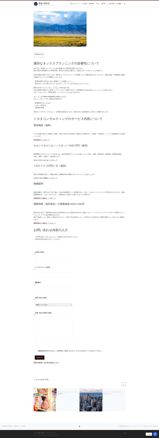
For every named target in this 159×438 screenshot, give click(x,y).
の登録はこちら (46, 362)
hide (42, 54)
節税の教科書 (41, 432)
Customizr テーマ (46, 435)
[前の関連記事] (119, 384)
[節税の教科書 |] (44, 3)
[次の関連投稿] (123, 384)
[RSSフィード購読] (124, 433)
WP (40, 435)
